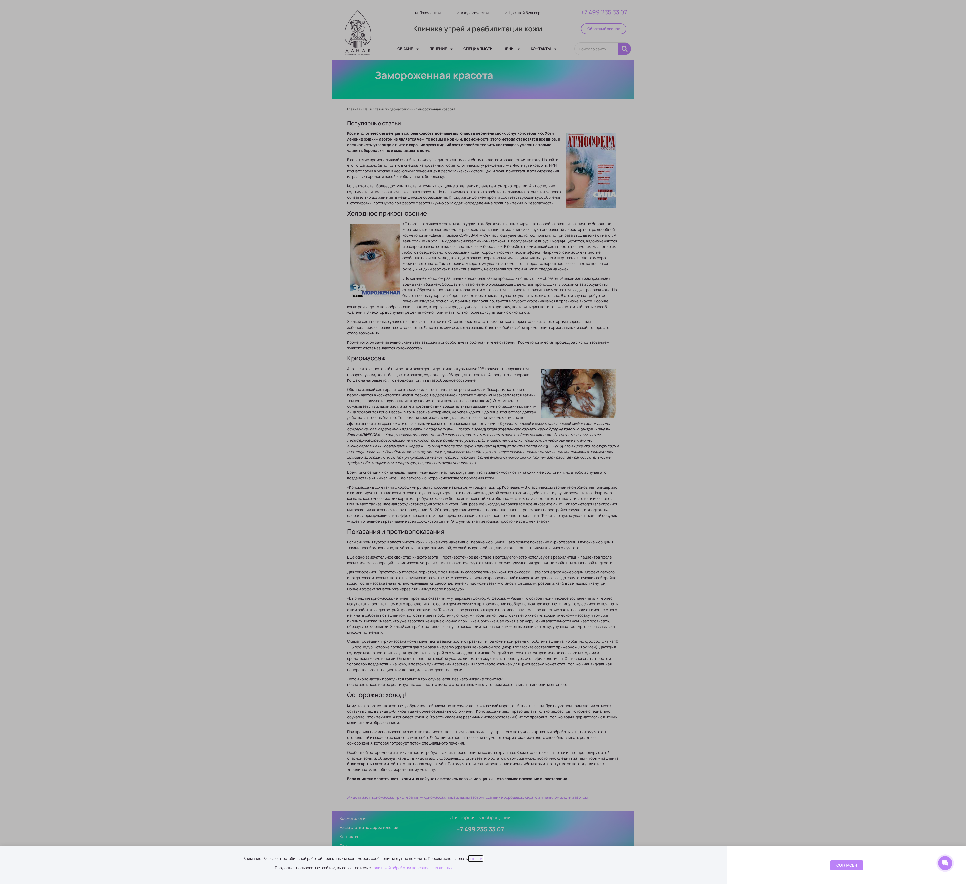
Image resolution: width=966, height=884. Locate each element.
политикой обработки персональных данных (411, 867)
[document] (483, 442)
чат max (476, 858)
